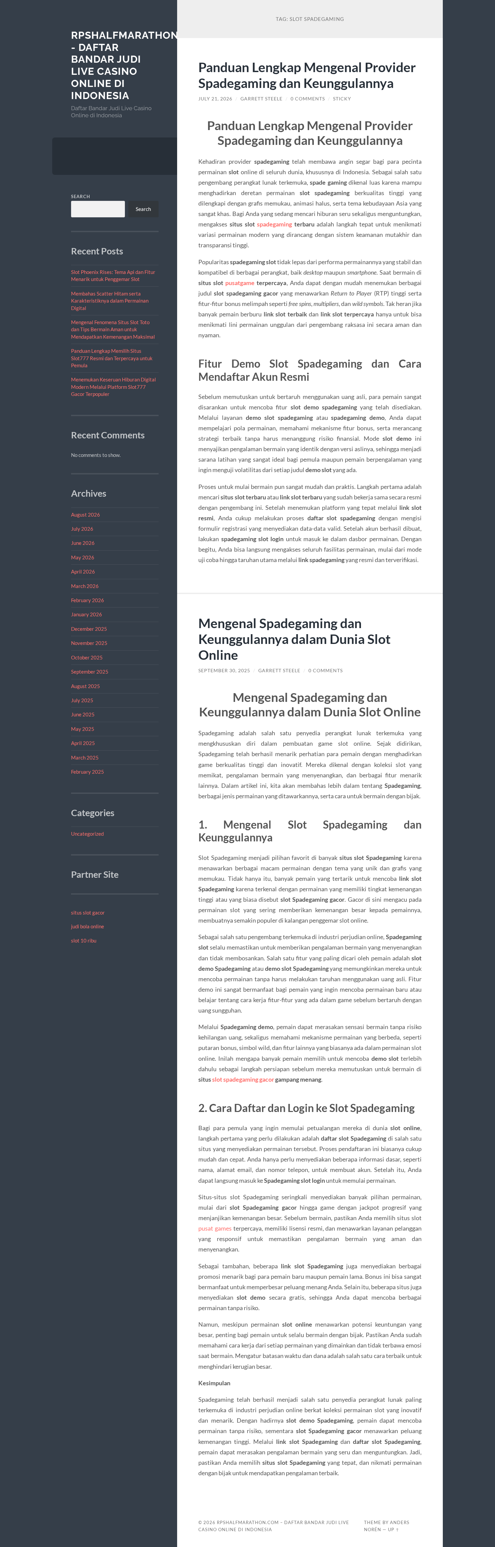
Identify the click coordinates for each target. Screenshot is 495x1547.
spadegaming (274, 224)
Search (80, 196)
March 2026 (85, 586)
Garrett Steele (261, 98)
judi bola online (87, 926)
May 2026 (82, 557)
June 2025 (83, 714)
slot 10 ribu (83, 940)
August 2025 (85, 686)
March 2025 (85, 757)
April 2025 (83, 743)
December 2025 (89, 629)
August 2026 (85, 515)
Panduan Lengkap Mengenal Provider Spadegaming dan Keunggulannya (307, 75)
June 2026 (83, 543)
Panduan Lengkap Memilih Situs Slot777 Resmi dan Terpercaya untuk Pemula (112, 358)
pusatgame (240, 282)
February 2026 (87, 600)
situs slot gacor (88, 912)
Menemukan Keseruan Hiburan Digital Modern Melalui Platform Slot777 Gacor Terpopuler (113, 386)
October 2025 (87, 657)
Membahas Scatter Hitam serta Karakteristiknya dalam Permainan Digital (109, 300)
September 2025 (89, 672)
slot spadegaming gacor (243, 1079)
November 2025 (89, 643)
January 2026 (86, 614)
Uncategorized (87, 834)
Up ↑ (393, 1529)
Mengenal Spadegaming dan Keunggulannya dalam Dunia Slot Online (294, 638)
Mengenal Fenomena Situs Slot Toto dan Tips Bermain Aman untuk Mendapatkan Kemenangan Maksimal (113, 329)
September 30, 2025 (224, 670)
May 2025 (82, 729)
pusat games (215, 1228)
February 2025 (87, 772)
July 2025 (82, 700)
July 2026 (82, 529)
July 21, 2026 (215, 98)
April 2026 (83, 571)
